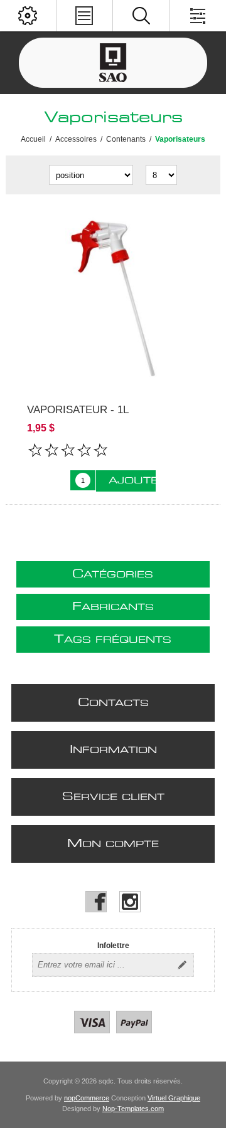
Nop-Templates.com (133, 1108)
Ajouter (132, 481)
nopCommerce (86, 1098)
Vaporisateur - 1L (78, 410)
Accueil (33, 139)
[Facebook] (96, 902)
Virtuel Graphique (174, 1098)
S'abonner (182, 965)
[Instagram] (130, 902)
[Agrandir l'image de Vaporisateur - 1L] (113, 299)
